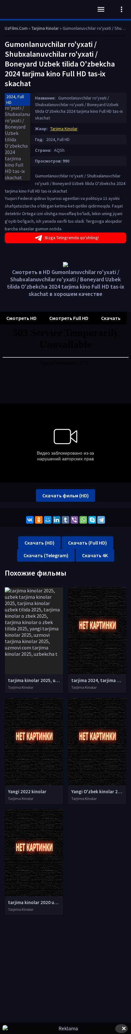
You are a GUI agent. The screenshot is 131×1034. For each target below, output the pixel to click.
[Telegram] (101, 520)
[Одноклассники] (39, 520)
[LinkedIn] (56, 520)
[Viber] (74, 520)
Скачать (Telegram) (46, 555)
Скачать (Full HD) (87, 542)
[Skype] (92, 520)
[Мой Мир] (48, 520)
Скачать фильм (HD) (65, 495)
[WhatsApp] (83, 520)
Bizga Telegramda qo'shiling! (72, 237)
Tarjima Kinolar (64, 128)
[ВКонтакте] (30, 520)
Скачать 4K (95, 555)
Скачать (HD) (39, 542)
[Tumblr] (65, 520)
